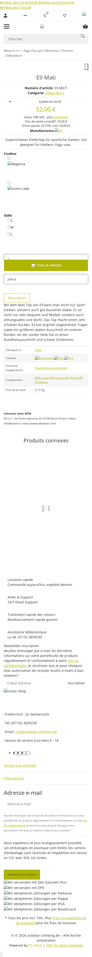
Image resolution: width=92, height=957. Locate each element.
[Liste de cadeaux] (65, 15)
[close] (86, 67)
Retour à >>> (12, 51)
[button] (25, 15)
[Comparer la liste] (45, 15)
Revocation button (22, 874)
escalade (55, 368)
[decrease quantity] (7, 249)
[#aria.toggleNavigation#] (6, 26)
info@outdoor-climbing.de (36, 731)
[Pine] (59, 358)
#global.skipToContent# (19, 2)
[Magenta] (16, 167)
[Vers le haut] (1, 954)
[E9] (58, 130)
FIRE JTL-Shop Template (64, 945)
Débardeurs (54, 93)
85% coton (42, 378)
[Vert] (68, 358)
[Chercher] (82, 36)
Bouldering (42, 368)
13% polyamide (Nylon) (64, 378)
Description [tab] (17, 298)
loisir (64, 368)
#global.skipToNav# (15, 7)
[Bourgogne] (44, 358)
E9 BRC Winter (46, 551)
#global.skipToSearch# (56, 2)
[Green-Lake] (18, 194)
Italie (38, 350)
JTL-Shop (36, 945)
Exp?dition (61, 117)
